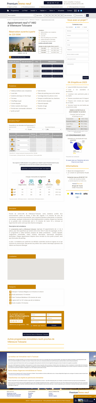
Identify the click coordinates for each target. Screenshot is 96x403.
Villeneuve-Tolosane (34, 19)
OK (87, 15)
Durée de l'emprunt (31, 127)
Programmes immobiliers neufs (20, 19)
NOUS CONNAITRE (54, 391)
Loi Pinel (24, 10)
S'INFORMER (31, 391)
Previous (14, 44)
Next (30, 44)
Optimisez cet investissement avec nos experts (36, 168)
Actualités (61, 10)
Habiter (42, 10)
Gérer (51, 10)
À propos (51, 394)
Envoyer (54, 325)
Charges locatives (22, 184)
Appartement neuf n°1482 (48, 19)
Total (58, 184)
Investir (33, 10)
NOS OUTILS (10, 391)
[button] (46, 15)
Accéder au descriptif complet (45, 43)
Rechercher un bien (11, 393)
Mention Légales (53, 396)
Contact (69, 10)
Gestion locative (49, 184)
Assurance (40, 184)
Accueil (8, 19)
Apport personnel (12, 127)
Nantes (19, 374)
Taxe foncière (31, 184)
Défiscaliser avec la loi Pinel (14, 394)
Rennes (22, 374)
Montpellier (27, 374)
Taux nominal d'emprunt (50, 127)
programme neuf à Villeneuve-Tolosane (23, 229)
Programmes (15, 10)
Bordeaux (15, 374)
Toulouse (11, 374)
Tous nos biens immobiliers (14, 396)
